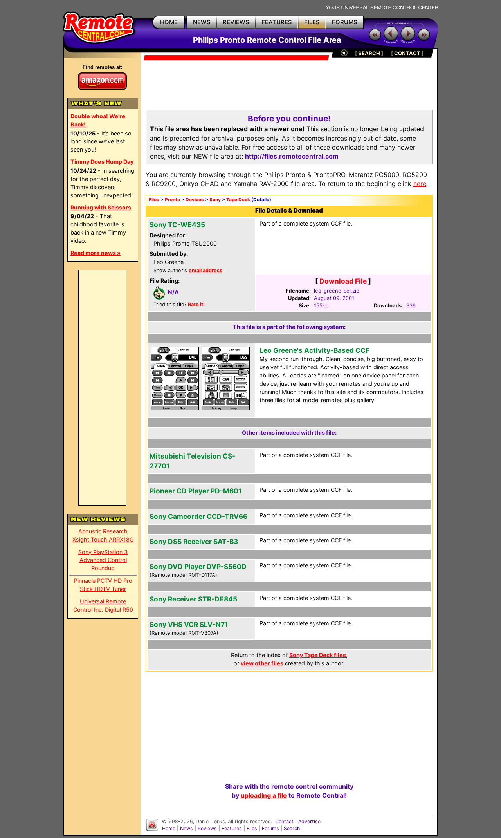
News (186, 828)
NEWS (202, 22)
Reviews (207, 828)
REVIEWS (236, 22)
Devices (195, 199)
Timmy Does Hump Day (101, 161)
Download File (343, 281)
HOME (169, 22)
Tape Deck (238, 199)
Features (232, 828)
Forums (270, 828)
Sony (215, 199)
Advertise (309, 821)
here (419, 184)
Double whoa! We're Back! (97, 120)
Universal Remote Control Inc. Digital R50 (103, 605)
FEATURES (276, 22)
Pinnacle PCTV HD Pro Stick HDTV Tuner (103, 584)
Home (168, 828)
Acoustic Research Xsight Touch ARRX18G (103, 535)
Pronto (172, 199)
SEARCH (369, 53)
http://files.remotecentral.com (292, 156)
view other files (262, 663)
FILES (312, 22)
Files (154, 199)
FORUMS (344, 22)
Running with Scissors (100, 207)
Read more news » (95, 252)
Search (292, 828)
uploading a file (264, 795)
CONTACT (407, 53)
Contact (284, 821)
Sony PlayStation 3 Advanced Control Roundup (103, 560)
